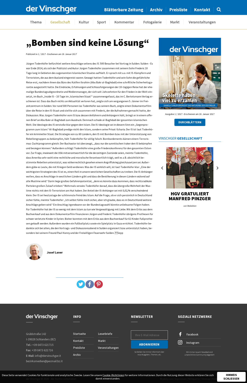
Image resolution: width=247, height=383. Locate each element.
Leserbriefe (105, 334)
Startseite (79, 334)
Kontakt (202, 9)
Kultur (84, 22)
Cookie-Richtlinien (113, 375)
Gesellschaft (60, 22)
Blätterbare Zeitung (123, 9)
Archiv (156, 9)
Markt (174, 22)
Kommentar (124, 22)
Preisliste (178, 9)
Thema (36, 22)
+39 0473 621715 (42, 345)
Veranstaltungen (202, 22)
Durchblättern (189, 122)
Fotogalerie (152, 22)
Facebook (192, 334)
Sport (101, 22)
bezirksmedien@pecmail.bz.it (44, 361)
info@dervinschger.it (48, 356)
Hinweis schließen (231, 376)
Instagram (192, 342)
